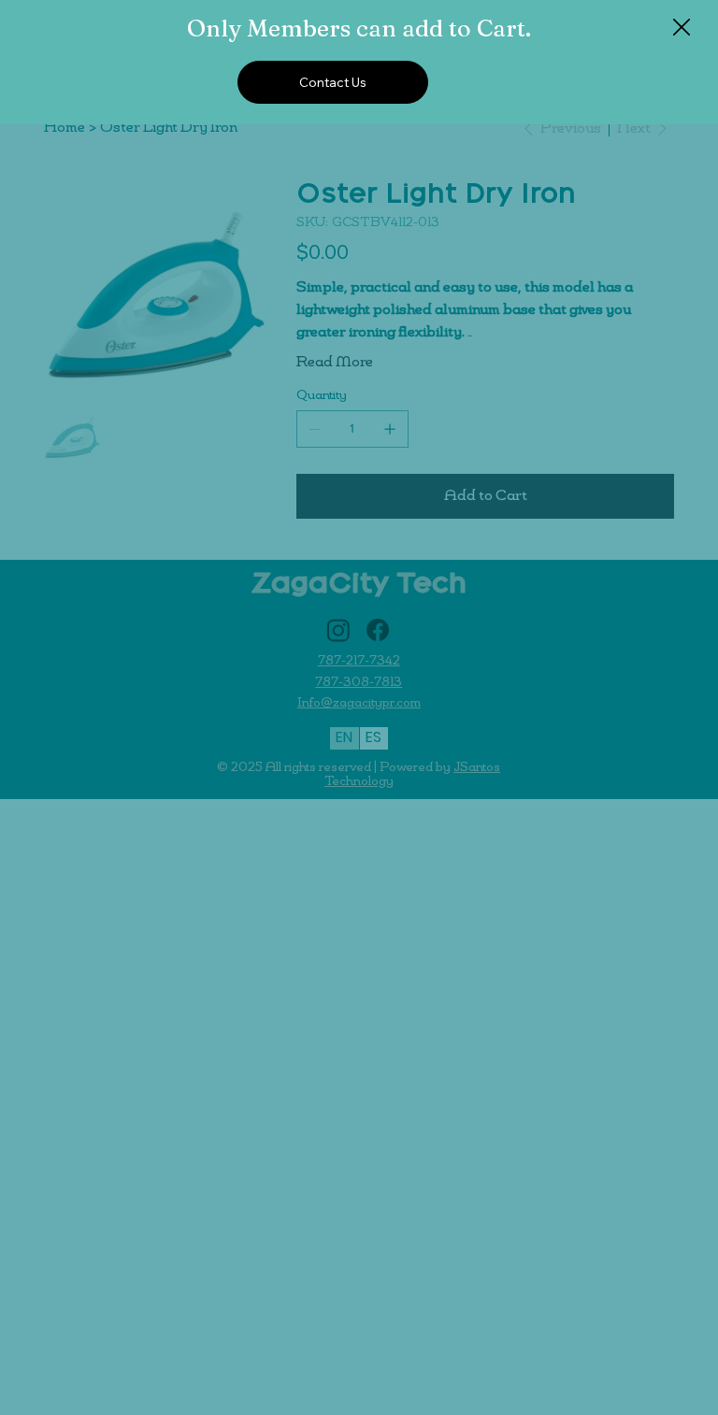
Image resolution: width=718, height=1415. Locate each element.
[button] (681, 28)
